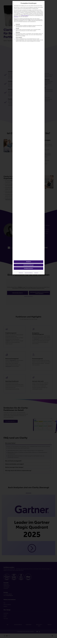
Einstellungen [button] (16, 16)
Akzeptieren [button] (28, 261)
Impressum (36, 272)
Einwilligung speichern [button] (28, 268)
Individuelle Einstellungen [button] (28, 265)
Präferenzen (21, 272)
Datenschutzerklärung (25, 15)
